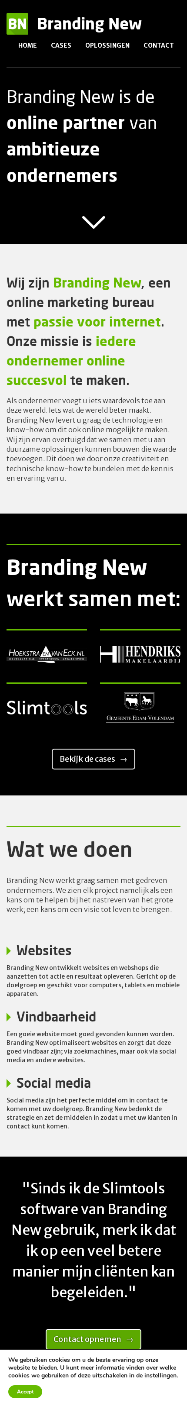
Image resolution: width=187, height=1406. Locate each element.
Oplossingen (107, 45)
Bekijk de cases (87, 759)
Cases (61, 45)
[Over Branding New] (93, 227)
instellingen (160, 1376)
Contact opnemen (87, 1339)
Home (27, 45)
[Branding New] (17, 32)
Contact (159, 45)
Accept (25, 1391)
